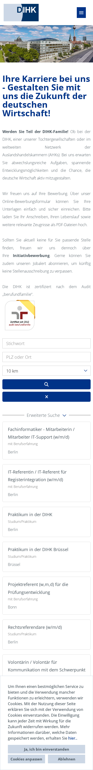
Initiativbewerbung (31, 255)
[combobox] (46, 371)
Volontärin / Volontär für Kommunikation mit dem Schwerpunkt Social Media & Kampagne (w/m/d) (46, 670)
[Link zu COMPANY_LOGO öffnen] (21, 12)
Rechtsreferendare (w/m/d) (35, 627)
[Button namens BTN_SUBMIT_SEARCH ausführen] (46, 384)
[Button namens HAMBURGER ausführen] (81, 12)
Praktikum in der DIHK (30, 514)
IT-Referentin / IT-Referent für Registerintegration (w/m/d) (37, 475)
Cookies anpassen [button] (26, 759)
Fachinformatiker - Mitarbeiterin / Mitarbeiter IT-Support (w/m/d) (41, 433)
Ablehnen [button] (66, 759)
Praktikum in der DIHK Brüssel (38, 549)
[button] (46, 415)
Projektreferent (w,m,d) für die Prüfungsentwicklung (38, 588)
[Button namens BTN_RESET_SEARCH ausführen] (46, 397)
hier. (72, 738)
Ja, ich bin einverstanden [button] (46, 749)
